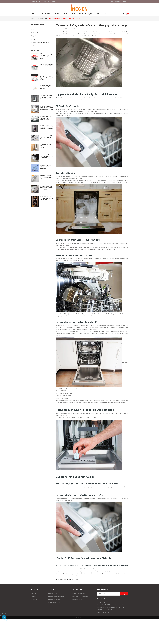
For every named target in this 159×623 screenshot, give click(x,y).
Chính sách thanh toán (54, 599)
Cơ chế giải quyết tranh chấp (80, 596)
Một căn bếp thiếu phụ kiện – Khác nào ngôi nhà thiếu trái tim (46, 177)
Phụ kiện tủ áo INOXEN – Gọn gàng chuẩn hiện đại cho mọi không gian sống (46, 127)
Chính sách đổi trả (52, 593)
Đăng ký (124, 594)
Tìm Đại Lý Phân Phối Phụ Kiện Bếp (83, 14)
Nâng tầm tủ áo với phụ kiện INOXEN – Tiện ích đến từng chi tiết (46, 97)
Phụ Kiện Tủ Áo (101, 14)
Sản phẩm (57, 14)
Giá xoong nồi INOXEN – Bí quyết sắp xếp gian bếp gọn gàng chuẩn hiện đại (46, 107)
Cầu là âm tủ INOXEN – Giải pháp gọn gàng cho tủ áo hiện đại (46, 146)
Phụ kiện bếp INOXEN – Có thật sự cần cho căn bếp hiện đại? (46, 167)
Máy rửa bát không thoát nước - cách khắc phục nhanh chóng (91, 25)
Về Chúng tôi (46, 14)
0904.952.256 (38, 1)
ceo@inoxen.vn (51, 1)
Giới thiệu (33, 596)
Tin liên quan (35, 50)
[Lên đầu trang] (156, 618)
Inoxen (90, 35)
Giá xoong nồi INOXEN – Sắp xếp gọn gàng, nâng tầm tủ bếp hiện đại (46, 118)
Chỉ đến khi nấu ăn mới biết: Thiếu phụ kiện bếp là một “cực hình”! (46, 187)
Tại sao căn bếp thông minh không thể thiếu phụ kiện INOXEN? (46, 156)
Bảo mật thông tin (77, 599)
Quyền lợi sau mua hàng (54, 602)
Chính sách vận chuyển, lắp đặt (56, 596)
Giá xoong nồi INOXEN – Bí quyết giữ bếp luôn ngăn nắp (46, 87)
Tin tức (66, 14)
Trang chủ (35, 14)
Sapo (83, 617)
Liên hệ (124, 1)
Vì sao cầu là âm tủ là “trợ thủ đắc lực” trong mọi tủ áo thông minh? (46, 198)
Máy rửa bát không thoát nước (69, 579)
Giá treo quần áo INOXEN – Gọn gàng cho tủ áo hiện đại (46, 137)
